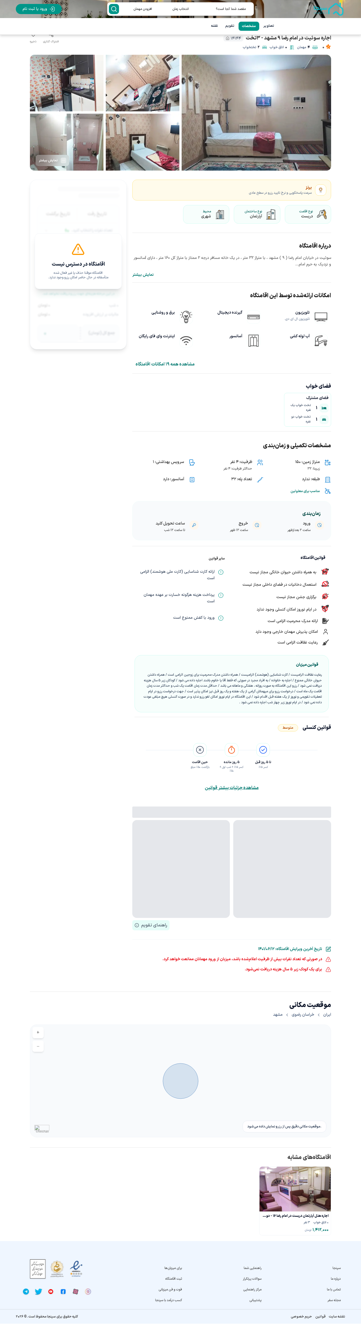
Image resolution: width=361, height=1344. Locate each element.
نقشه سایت (337, 1316)
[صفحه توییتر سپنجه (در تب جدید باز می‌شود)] (38, 1291)
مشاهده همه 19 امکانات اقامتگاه (165, 364)
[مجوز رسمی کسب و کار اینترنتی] (38, 1269)
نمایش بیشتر (143, 275)
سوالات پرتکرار (252, 1279)
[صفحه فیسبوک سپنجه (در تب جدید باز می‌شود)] (63, 1291)
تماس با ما (334, 1289)
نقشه (214, 25)
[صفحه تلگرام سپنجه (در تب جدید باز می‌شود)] (26, 1291)
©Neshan (42, 1131)
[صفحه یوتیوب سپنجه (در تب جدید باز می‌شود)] (51, 1291)
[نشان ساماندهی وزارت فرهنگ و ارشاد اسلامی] (57, 1269)
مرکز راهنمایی (252, 1289)
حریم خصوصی (301, 1316)
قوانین (320, 1316)
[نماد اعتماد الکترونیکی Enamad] (76, 1268)
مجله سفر (334, 1300)
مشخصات (249, 26)
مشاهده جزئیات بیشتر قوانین (232, 788)
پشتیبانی (255, 1300)
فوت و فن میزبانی (170, 1289)
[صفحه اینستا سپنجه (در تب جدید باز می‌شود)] (88, 1291)
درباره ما (336, 1279)
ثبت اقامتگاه (173, 1279)
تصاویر (268, 25)
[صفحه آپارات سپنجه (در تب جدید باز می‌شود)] (76, 1291)
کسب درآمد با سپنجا (168, 1300)
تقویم (229, 25)
